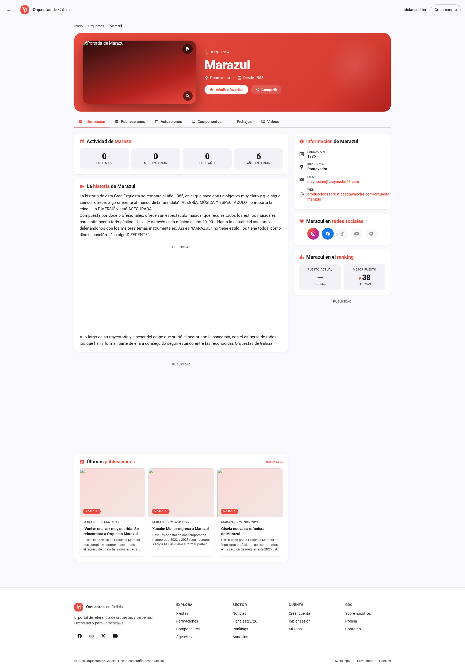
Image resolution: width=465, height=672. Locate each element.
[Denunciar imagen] (187, 49)
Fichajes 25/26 (244, 621)
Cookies (385, 661)
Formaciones (187, 621)
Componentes (188, 629)
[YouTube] (115, 636)
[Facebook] (328, 234)
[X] (103, 636)
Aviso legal (343, 661)
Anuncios (240, 637)
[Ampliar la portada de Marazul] (139, 72)
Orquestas (96, 26)
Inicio (78, 26)
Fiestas (182, 613)
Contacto (353, 629)
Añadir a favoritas (230, 90)
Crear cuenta (446, 10)
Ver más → (274, 462)
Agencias (184, 637)
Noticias (239, 613)
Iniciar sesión (414, 10)
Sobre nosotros (358, 613)
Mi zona (295, 629)
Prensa (351, 621)
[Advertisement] (181, 288)
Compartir (269, 90)
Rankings (240, 629)
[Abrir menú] (9, 9)
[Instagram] (313, 234)
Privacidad (365, 661)
